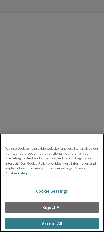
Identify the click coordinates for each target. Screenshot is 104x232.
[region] (52, 183)
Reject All (52, 207)
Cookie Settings (52, 191)
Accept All (52, 223)
